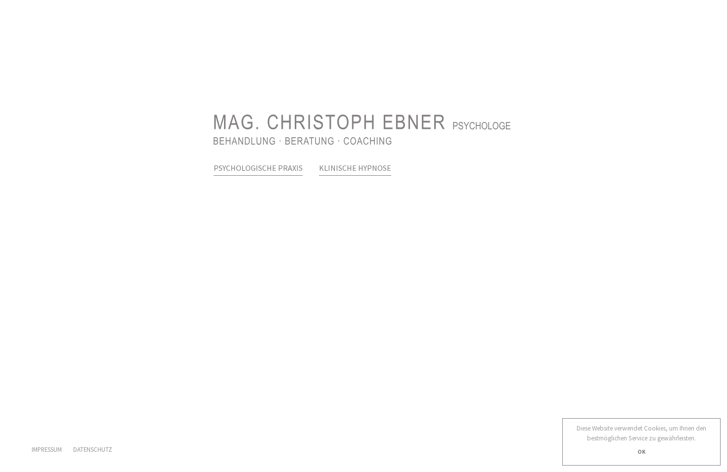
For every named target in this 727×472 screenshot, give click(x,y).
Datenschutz (92, 449)
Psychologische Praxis (258, 168)
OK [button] (641, 451)
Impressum (47, 449)
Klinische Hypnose (355, 168)
